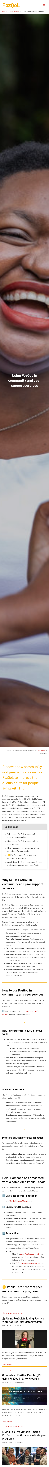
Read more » (7, 1364)
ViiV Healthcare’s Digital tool (19, 1201)
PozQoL (11, 5)
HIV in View (41, 750)
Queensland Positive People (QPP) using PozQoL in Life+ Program (22, 1377)
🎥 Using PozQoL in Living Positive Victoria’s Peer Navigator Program (23, 1320)
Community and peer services (13, 1313)
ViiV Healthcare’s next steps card (28, 1263)
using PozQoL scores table (30, 1254)
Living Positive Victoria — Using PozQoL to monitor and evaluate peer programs (24, 1435)
